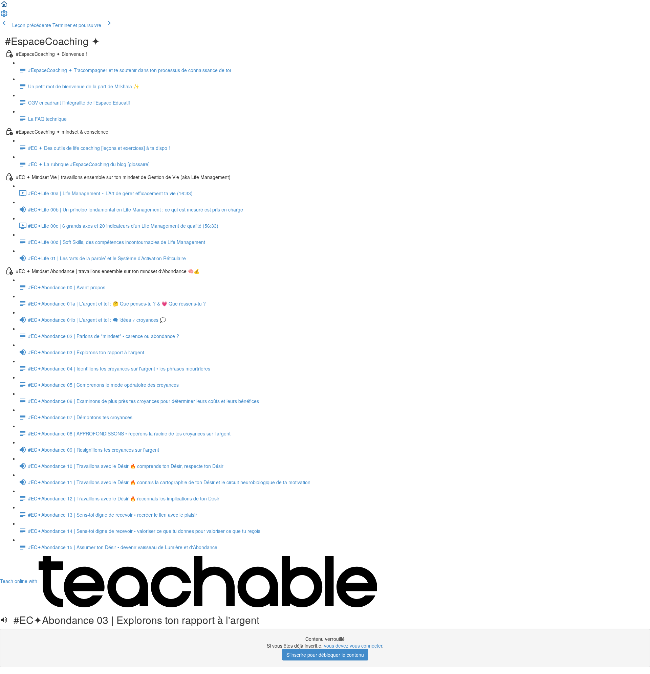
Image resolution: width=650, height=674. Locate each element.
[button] (4, 6)
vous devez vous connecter (353, 645)
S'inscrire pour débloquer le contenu (325, 654)
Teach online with (19, 581)
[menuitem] (4, 15)
